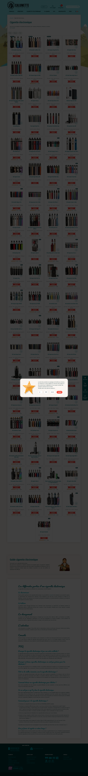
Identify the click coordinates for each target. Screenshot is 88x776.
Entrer (59, 392)
